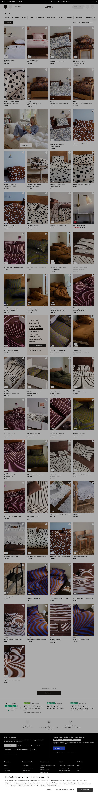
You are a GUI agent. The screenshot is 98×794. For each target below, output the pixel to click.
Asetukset (49, 789)
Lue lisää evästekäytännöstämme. (54, 785)
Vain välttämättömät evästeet (65, 789)
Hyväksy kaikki (85, 789)
